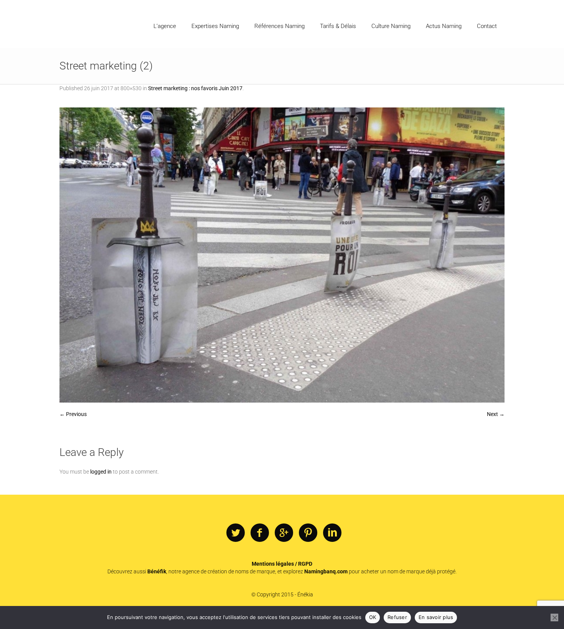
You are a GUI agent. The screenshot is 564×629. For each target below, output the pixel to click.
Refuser (397, 617)
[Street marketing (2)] (282, 255)
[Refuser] (554, 617)
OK (372, 617)
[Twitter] (235, 533)
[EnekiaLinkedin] (332, 533)
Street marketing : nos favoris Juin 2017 (195, 88)
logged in (101, 472)
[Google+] (284, 533)
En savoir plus (436, 617)
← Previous (73, 414)
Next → (496, 414)
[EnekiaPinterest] (308, 533)
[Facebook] (259, 533)
